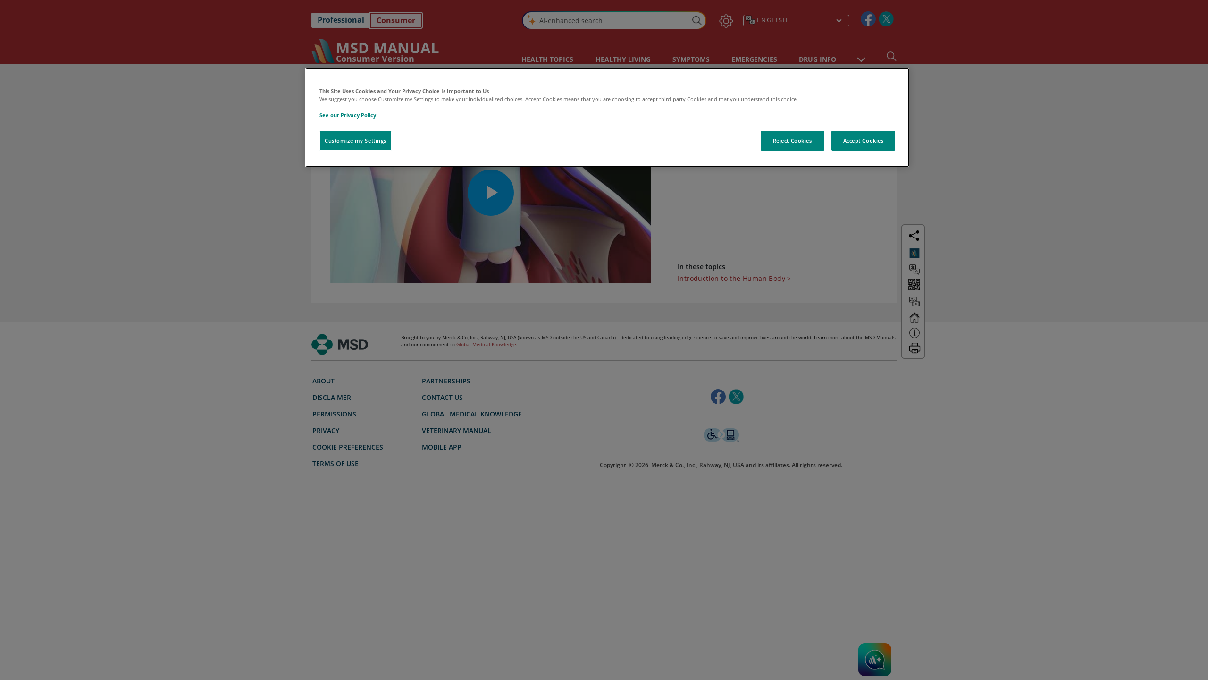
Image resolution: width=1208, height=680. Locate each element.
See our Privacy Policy (347, 115)
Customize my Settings (355, 140)
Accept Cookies (863, 140)
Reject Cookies (792, 140)
